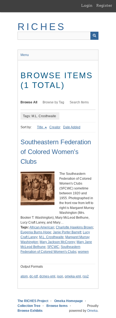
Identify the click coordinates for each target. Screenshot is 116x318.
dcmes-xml (47, 276)
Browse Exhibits (30, 311)
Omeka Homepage (68, 301)
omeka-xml (73, 276)
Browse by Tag (53, 102)
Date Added (71, 127)
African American (41, 227)
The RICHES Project (33, 301)
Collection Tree (29, 306)
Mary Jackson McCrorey (57, 242)
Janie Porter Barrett (67, 232)
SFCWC (53, 247)
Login (87, 5)
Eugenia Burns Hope (36, 232)
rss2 (86, 276)
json (60, 276)
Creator (54, 127)
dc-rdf (33, 276)
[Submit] (94, 36)
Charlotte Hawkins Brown (74, 227)
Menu (25, 55)
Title (40, 127)
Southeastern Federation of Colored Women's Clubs (56, 151)
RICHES (42, 26)
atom (24, 276)
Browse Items (57, 306)
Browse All (29, 102)
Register (104, 5)
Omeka (92, 311)
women (83, 252)
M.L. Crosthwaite (51, 237)
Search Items (79, 102)
